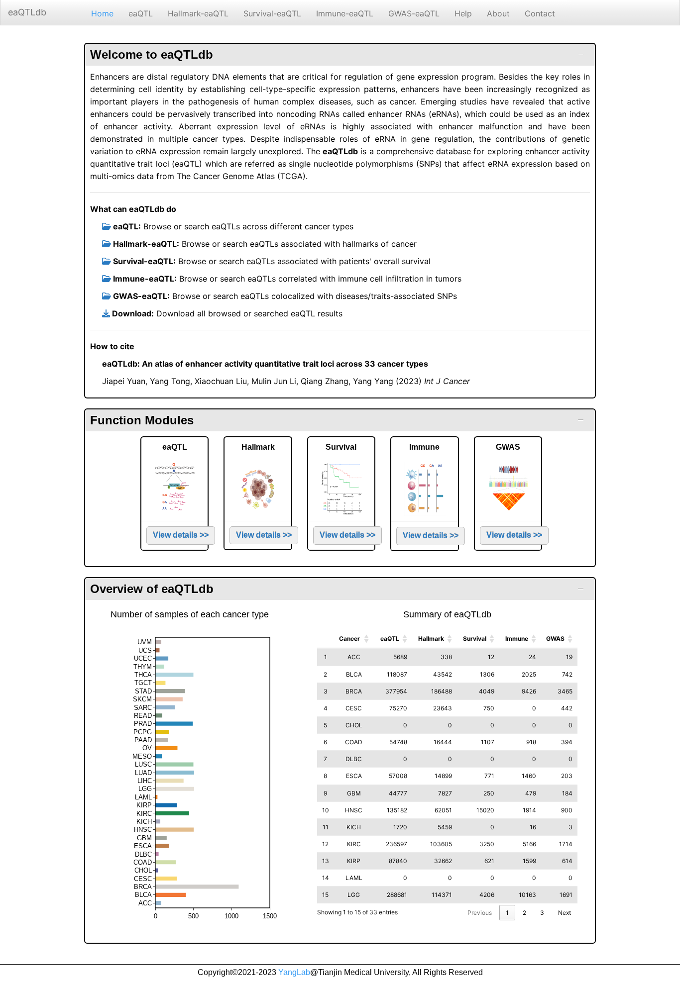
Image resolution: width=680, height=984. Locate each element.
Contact (540, 13)
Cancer (349, 638)
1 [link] (507, 912)
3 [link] (542, 912)
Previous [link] (479, 912)
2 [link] (524, 912)
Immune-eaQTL (344, 13)
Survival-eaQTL (272, 13)
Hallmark (431, 638)
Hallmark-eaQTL (198, 13)
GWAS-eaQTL (414, 13)
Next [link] (564, 912)
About (498, 13)
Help (463, 13)
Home (102, 13)
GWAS (555, 638)
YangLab (294, 972)
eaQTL (140, 13)
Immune (516, 638)
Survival (474, 638)
